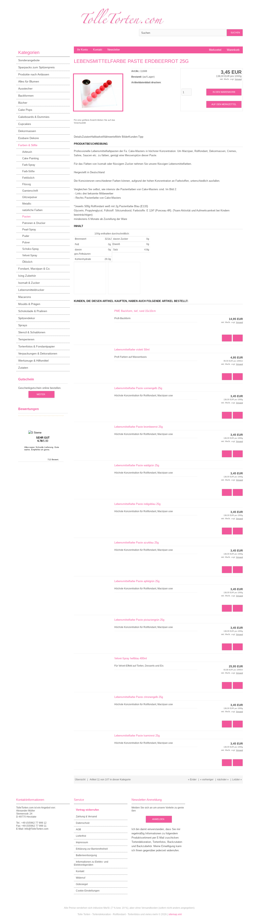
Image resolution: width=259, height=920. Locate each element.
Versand (238, 79)
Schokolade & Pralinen (32, 311)
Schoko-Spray (30, 248)
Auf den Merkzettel (224, 104)
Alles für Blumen (28, 81)
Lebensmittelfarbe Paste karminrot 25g (137, 735)
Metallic (26, 203)
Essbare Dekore (28, 138)
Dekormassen (27, 131)
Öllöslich (27, 261)
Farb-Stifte (28, 171)
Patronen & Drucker (33, 223)
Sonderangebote (29, 60)
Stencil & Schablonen (31, 332)
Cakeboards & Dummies (33, 116)
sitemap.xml (175, 914)
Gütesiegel (82, 884)
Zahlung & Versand (86, 816)
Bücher (22, 102)
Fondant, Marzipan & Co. (34, 268)
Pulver (26, 242)
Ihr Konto (82, 49)
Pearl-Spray (29, 229)
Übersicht (80, 779)
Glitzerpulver (29, 197)
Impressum (82, 842)
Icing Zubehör (27, 275)
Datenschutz (83, 823)
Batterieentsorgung (86, 855)
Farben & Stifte (27, 145)
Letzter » (237, 779)
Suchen (234, 32)
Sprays (22, 325)
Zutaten (23, 367)
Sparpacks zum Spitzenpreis (36, 67)
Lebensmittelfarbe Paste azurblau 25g (136, 542)
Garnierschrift (30, 190)
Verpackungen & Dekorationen (37, 353)
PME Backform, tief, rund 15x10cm (135, 310)
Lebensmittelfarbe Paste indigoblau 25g (137, 503)
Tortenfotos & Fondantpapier (36, 346)
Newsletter (113, 49)
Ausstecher (25, 88)
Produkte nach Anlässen (33, 74)
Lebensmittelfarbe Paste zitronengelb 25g (138, 696)
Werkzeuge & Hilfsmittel (33, 360)
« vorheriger (206, 779)
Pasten (26, 216)
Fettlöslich (28, 177)
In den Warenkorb (223, 92)
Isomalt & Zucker (29, 282)
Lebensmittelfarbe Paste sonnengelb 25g (138, 388)
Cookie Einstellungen (88, 890)
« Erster (192, 779)
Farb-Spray (28, 164)
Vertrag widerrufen (87, 809)
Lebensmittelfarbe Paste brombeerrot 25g (138, 426)
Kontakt (97, 49)
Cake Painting (30, 158)
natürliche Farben (32, 210)
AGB (78, 829)
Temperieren (26, 339)
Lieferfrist (81, 836)
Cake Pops (25, 109)
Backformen (26, 95)
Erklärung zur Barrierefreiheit (92, 848)
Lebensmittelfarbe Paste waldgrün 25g (136, 465)
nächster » (223, 779)
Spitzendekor (26, 318)
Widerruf (80, 877)
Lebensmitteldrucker (31, 289)
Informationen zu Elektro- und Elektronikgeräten (91, 863)
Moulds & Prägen (29, 304)
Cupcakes (24, 124)
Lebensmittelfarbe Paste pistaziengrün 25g (139, 619)
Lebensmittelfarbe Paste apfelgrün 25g (136, 581)
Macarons (24, 297)
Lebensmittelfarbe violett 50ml (132, 349)
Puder (25, 235)
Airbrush (27, 151)
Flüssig (26, 184)
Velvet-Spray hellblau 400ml (130, 658)
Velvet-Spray (29, 255)
